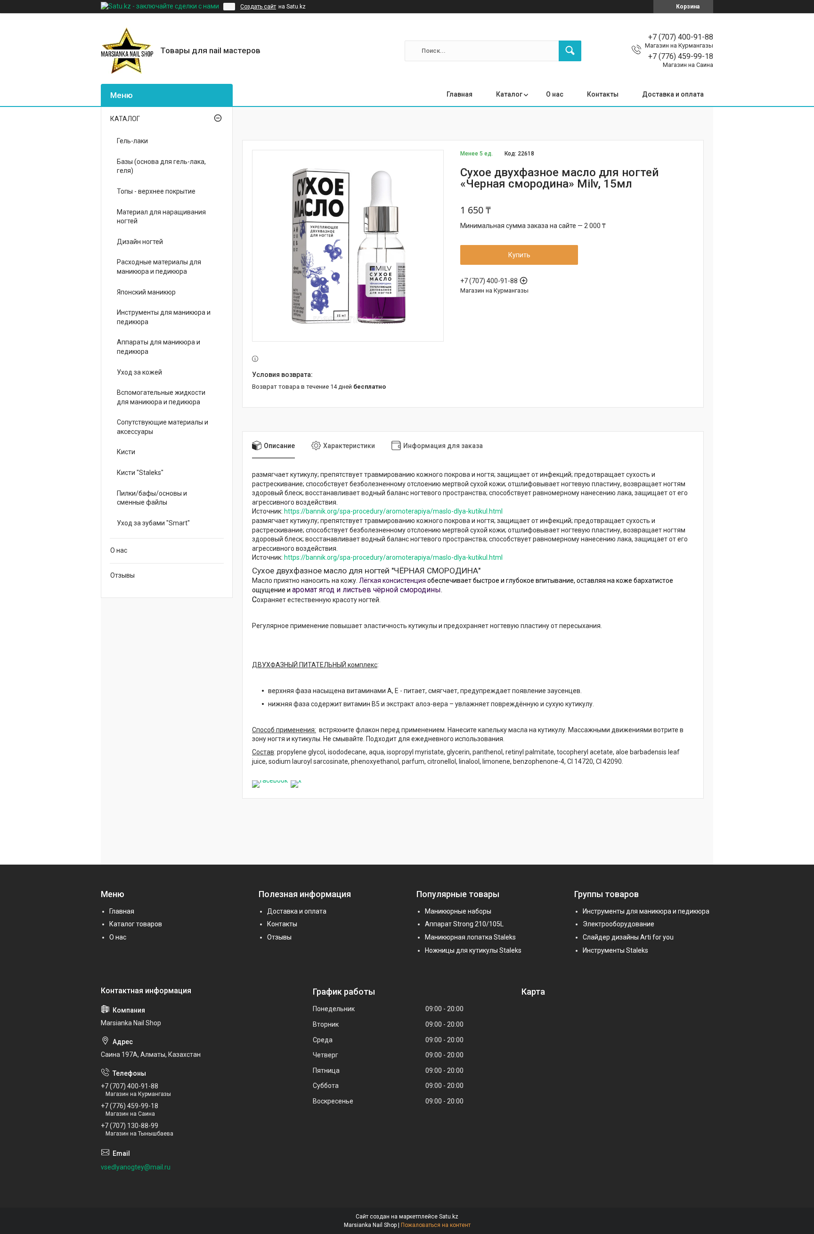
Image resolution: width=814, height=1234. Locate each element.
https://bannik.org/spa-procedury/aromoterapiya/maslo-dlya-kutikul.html (393, 511)
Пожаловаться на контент (436, 1225)
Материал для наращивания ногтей (161, 216)
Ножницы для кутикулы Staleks (473, 950)
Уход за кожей (139, 372)
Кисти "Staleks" (140, 472)
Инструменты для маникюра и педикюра (164, 317)
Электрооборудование (618, 924)
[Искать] (570, 51)
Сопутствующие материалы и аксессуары (162, 426)
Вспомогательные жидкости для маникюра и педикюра (161, 397)
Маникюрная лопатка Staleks (470, 937)
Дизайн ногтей (140, 241)
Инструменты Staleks (615, 950)
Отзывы (122, 575)
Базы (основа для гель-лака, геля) (161, 166)
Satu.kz (448, 1216)
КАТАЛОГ (125, 119)
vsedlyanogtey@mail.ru (136, 1167)
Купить (519, 255)
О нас (554, 94)
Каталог (509, 94)
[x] (296, 780)
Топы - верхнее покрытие (156, 191)
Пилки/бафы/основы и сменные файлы (152, 498)
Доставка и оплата (673, 94)
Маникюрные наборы (458, 911)
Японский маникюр (146, 292)
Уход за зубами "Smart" (153, 523)
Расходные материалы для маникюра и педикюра (159, 266)
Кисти (126, 452)
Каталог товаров (135, 924)
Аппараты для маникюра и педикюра (158, 346)
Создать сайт (258, 6)
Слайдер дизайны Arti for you (628, 937)
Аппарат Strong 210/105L (464, 924)
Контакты (603, 94)
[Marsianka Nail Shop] (127, 50)
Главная (459, 94)
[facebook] (270, 780)
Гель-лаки (132, 141)
